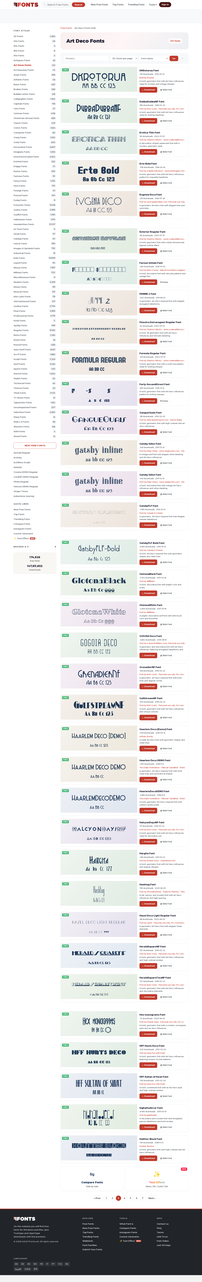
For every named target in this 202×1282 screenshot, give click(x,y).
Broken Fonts (21, 89)
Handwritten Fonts (24, 224)
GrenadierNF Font (150, 667)
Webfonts (87, 1241)
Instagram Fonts (22, 528)
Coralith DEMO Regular (26, 477)
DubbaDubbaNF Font (151, 101)
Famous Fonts (21, 176)
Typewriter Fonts (23, 402)
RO (35, 1264)
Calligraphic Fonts (23, 99)
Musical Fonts (21, 291)
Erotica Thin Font (149, 132)
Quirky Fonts (20, 325)
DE (22, 1264)
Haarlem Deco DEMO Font (154, 760)
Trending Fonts (136, 4)
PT (53, 1264)
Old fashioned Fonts (25, 301)
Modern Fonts (21, 282)
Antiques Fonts (22, 60)
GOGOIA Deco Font (150, 636)
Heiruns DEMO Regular (26, 486)
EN (16, 1264)
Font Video (163, 1241)
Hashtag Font (147, 884)
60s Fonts (19, 46)
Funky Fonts (20, 200)
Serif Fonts (19, 364)
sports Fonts (20, 369)
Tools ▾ (153, 4)
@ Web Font (166, 90)
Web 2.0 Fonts (21, 421)
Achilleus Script (22, 462)
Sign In (165, 4)
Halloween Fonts (23, 219)
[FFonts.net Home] (26, 4)
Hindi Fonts (20, 234)
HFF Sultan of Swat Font (153, 1076)
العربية (18, 1269)
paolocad (151, 1115)
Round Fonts (20, 344)
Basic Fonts (20, 84)
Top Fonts (118, 4)
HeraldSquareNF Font (152, 946)
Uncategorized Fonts (25, 407)
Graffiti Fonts (21, 214)
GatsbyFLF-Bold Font (151, 543)
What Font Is (126, 1224)
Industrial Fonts (22, 253)
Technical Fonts (22, 383)
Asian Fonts (20, 75)
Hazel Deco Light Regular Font (157, 915)
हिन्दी (35, 1269)
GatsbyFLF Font (148, 505)
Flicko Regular (21, 481)
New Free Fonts (99, 4)
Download (149, 90)
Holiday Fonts (21, 238)
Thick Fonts (20, 393)
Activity (18, 457)
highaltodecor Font (151, 1108)
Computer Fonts (22, 132)
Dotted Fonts (21, 161)
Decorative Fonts (23, 147)
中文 (60, 1264)
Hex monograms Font (152, 1014)
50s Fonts (19, 41)
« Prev (97, 1198)
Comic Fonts (20, 127)
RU (67, 1264)
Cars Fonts (19, 108)
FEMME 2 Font (147, 293)
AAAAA (18, 467)
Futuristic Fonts (22, 205)
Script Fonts (20, 359)
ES (29, 1264)
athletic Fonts (21, 79)
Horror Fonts (20, 243)
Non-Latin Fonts (22, 296)
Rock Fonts (20, 340)
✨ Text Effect (24, 538)
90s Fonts (19, 55)
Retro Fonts (20, 335)
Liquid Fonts (20, 263)
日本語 (27, 1269)
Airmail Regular (22, 452)
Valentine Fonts (22, 412)
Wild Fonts (19, 431)
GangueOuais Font (150, 412)
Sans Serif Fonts (22, 349)
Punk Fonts (20, 320)
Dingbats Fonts (22, 152)
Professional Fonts (23, 316)
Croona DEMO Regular (26, 472)
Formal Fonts (21, 195)
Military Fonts (21, 272)
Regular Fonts (21, 330)
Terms (160, 1232)
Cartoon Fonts (21, 113)
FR (41, 1264)
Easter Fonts (20, 171)
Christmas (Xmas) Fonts (26, 118)
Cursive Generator (23, 533)
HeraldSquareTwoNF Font (155, 977)
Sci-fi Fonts (20, 354)
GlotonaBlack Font (150, 574)
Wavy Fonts (20, 417)
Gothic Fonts (20, 210)
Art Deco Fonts (22, 65)
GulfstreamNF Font (150, 698)
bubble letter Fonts (24, 94)
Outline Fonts (21, 306)
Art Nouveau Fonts (24, 70)
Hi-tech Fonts (21, 229)
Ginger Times (21, 491)
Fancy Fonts (20, 181)
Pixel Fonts (19, 311)
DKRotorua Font (149, 70)
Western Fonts (21, 426)
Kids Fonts (19, 258)
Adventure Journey (24, 496)
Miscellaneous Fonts (24, 277)
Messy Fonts (20, 267)
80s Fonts (19, 50)
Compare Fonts (22, 524)
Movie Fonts (20, 287)
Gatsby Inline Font (150, 443)
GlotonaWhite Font (150, 605)
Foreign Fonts (21, 190)
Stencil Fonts (21, 373)
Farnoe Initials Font (151, 263)
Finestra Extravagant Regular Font (160, 322)
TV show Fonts (22, 397)
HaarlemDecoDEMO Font (154, 791)
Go (173, 58)
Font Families (89, 1245)
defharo (151, 581)
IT (47, 1264)
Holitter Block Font (150, 1139)
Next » (151, 1198)
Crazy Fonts (20, 137)
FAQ (159, 1228)
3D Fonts (18, 36)
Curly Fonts (20, 142)
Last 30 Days (164, 1245)
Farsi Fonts (19, 185)
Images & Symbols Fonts (27, 248)
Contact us (163, 1224)
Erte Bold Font (148, 163)
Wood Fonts (20, 436)
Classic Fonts (21, 123)
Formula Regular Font (152, 353)
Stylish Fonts (20, 378)
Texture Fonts (21, 388)
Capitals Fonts (21, 103)
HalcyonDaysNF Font (151, 822)
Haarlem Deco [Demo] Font (155, 729)
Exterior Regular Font (152, 231)
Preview (164, 282)
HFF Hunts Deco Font (151, 1045)
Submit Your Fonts (92, 1249)
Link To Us (162, 1236)
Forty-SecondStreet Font (154, 384)
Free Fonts (66, 28)
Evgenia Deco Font (150, 194)
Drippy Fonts (20, 166)
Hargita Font (147, 853)
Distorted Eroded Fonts (26, 156)
